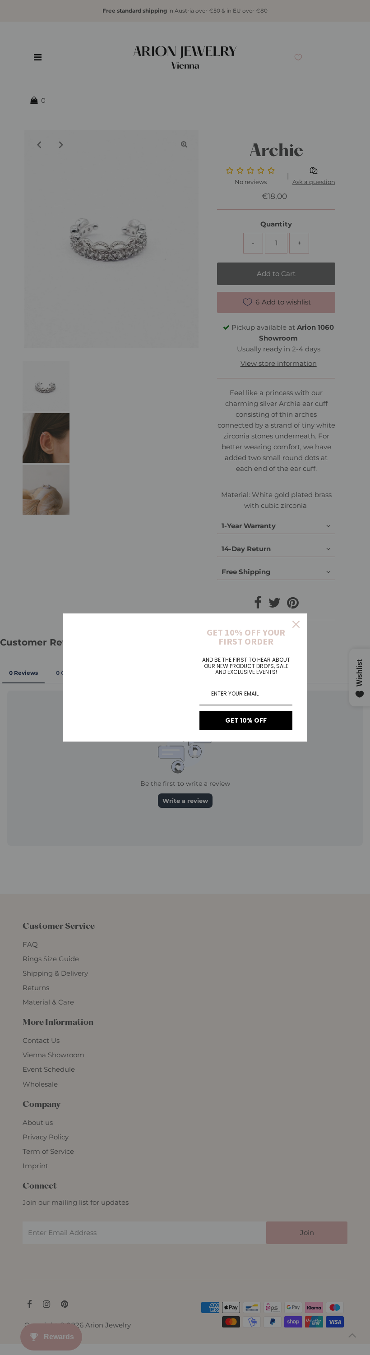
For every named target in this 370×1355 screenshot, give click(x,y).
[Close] (296, 624)
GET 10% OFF (246, 720)
